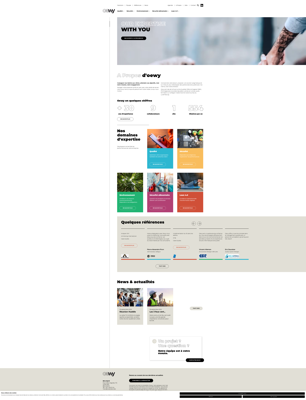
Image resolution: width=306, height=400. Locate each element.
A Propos (178, 5)
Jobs (186, 5)
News (146, 5)
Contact (193, 5)
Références (137, 5)
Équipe (128, 5)
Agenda (170, 5)
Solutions (120, 5)
